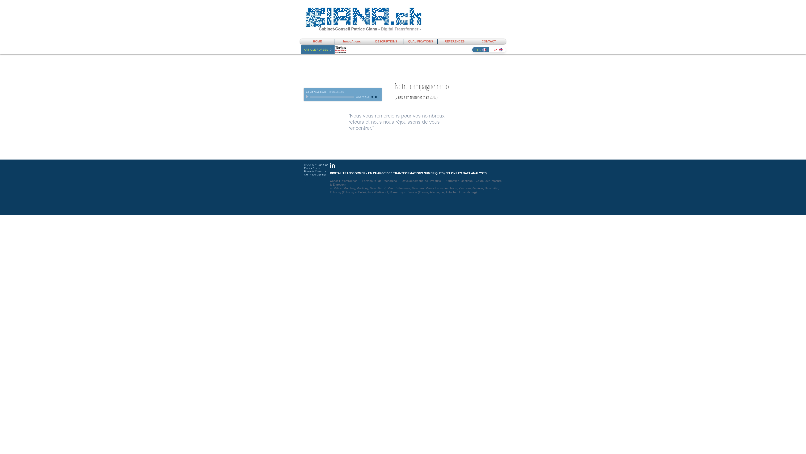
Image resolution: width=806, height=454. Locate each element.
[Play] (307, 97)
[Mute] (373, 97)
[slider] (377, 97)
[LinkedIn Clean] (332, 165)
